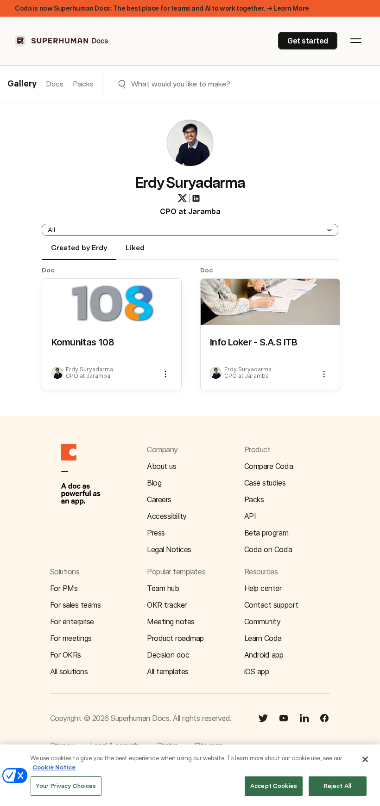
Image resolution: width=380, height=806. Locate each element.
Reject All (337, 785)
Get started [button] (307, 40)
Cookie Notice (54, 767)
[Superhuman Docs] (62, 40)
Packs (83, 84)
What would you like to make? (180, 84)
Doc (48, 270)
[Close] (365, 759)
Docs (54, 84)
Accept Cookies (273, 785)
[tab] (79, 251)
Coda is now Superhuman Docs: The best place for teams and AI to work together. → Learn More (162, 8)
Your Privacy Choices (66, 785)
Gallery (22, 84)
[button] (190, 230)
